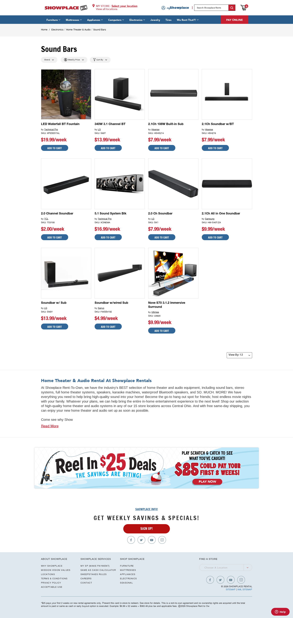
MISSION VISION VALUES (56, 570)
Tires (168, 20)
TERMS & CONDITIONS (54, 578)
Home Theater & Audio (78, 29)
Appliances (93, 20)
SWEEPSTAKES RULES (94, 574)
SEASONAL (126, 582)
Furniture (52, 20)
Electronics (135, 20)
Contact (86, 582)
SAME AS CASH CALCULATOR (98, 570)
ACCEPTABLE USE (51, 587)
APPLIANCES (127, 574)
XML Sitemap (244, 589)
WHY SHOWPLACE (52, 566)
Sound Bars (99, 29)
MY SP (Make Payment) (95, 566)
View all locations (106, 9)
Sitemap (231, 589)
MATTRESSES (128, 570)
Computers (114, 20)
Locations (48, 574)
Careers (86, 578)
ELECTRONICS (128, 578)
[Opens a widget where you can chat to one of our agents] (280, 612)
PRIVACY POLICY (51, 582)
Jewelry (155, 20)
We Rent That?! (186, 20)
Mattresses (72, 20)
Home (44, 29)
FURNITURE (127, 566)
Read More (49, 426)
